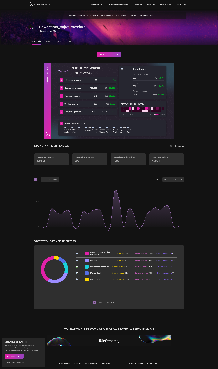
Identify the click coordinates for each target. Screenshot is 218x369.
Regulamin (152, 363)
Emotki (59, 41)
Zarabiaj (138, 4)
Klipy (48, 41)
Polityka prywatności (133, 363)
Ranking (151, 4)
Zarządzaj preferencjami (16, 362)
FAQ (116, 363)
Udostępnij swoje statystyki (109, 55)
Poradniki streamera (118, 4)
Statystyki (36, 41)
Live (69, 41)
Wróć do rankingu (177, 146)
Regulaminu (148, 15)
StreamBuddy (97, 4)
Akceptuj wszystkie (14, 356)
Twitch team (165, 4)
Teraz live (181, 4)
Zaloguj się (77, 15)
